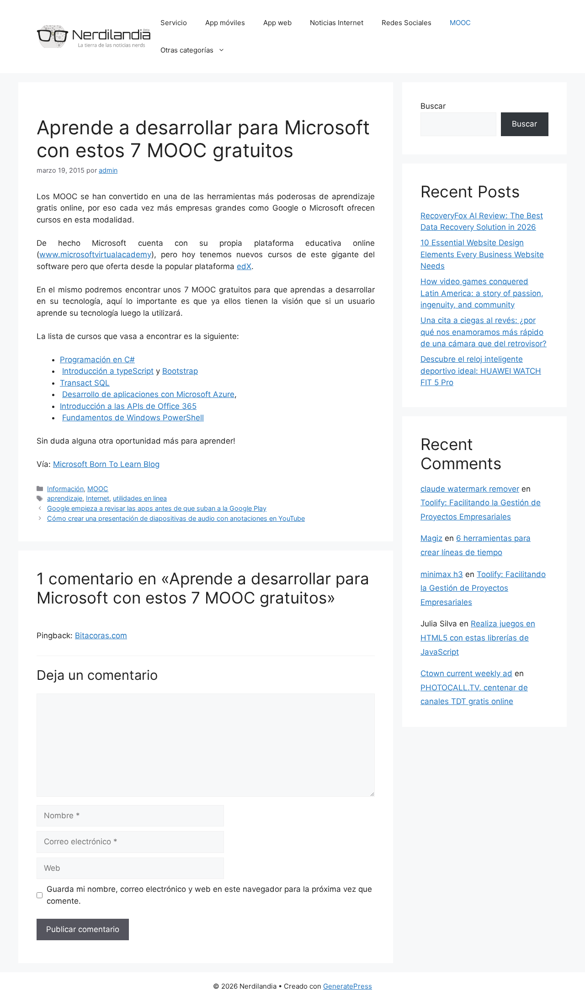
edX (244, 266)
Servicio (173, 22)
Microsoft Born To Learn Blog (106, 464)
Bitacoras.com (101, 635)
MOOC (460, 22)
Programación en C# (97, 359)
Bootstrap (180, 371)
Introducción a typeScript (108, 371)
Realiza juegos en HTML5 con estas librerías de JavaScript (477, 637)
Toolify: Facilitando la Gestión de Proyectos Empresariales (483, 588)
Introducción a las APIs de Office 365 (128, 406)
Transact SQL (85, 382)
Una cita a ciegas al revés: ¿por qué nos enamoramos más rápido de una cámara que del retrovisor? (483, 332)
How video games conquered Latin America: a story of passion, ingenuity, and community (481, 293)
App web (277, 22)
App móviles (225, 22)
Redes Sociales (406, 22)
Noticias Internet (336, 22)
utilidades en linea (140, 498)
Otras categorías (186, 50)
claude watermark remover (469, 488)
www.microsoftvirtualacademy (95, 254)
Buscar (433, 106)
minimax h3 (441, 574)
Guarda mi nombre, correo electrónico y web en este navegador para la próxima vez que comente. (209, 895)
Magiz (431, 538)
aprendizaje (64, 498)
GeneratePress (347, 986)
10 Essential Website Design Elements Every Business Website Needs (482, 254)
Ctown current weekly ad (466, 673)
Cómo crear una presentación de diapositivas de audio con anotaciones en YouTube (176, 518)
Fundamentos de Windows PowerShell (133, 417)
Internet (97, 498)
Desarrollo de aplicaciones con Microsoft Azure (148, 394)
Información (65, 489)
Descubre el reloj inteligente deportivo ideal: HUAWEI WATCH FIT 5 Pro (480, 371)
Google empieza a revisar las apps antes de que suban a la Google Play (156, 508)
